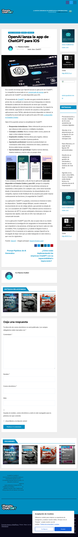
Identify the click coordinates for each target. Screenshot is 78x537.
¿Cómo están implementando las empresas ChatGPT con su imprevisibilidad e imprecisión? (42, 256)
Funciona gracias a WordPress (10, 524)
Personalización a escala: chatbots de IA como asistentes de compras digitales (68, 121)
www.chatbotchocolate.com (10, 483)
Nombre (6, 374)
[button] (70, 20)
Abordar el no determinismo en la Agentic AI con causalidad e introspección (67, 134)
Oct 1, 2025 (28, 458)
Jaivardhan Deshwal (65, 460)
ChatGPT (38, 49)
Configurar (44, 529)
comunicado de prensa (36, 92)
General (24, 32)
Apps (33, 49)
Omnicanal (31, 32)
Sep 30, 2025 (47, 458)
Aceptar (63, 529)
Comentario (7, 334)
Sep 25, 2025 (66, 455)
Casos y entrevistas (14, 32)
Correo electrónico (10, 386)
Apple (29, 49)
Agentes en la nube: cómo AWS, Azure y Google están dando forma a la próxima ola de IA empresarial (68, 179)
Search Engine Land (36, 241)
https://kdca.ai (18, 487)
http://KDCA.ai (67, 73)
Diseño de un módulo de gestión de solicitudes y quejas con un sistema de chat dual (67, 161)
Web (4, 398)
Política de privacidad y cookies (49, 524)
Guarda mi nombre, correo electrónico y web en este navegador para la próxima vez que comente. (27, 414)
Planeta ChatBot (23, 47)
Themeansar (4, 526)
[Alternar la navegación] (75, 20)
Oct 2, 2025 (9, 458)
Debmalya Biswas (26, 308)
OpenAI (13, 241)
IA (12, 294)
